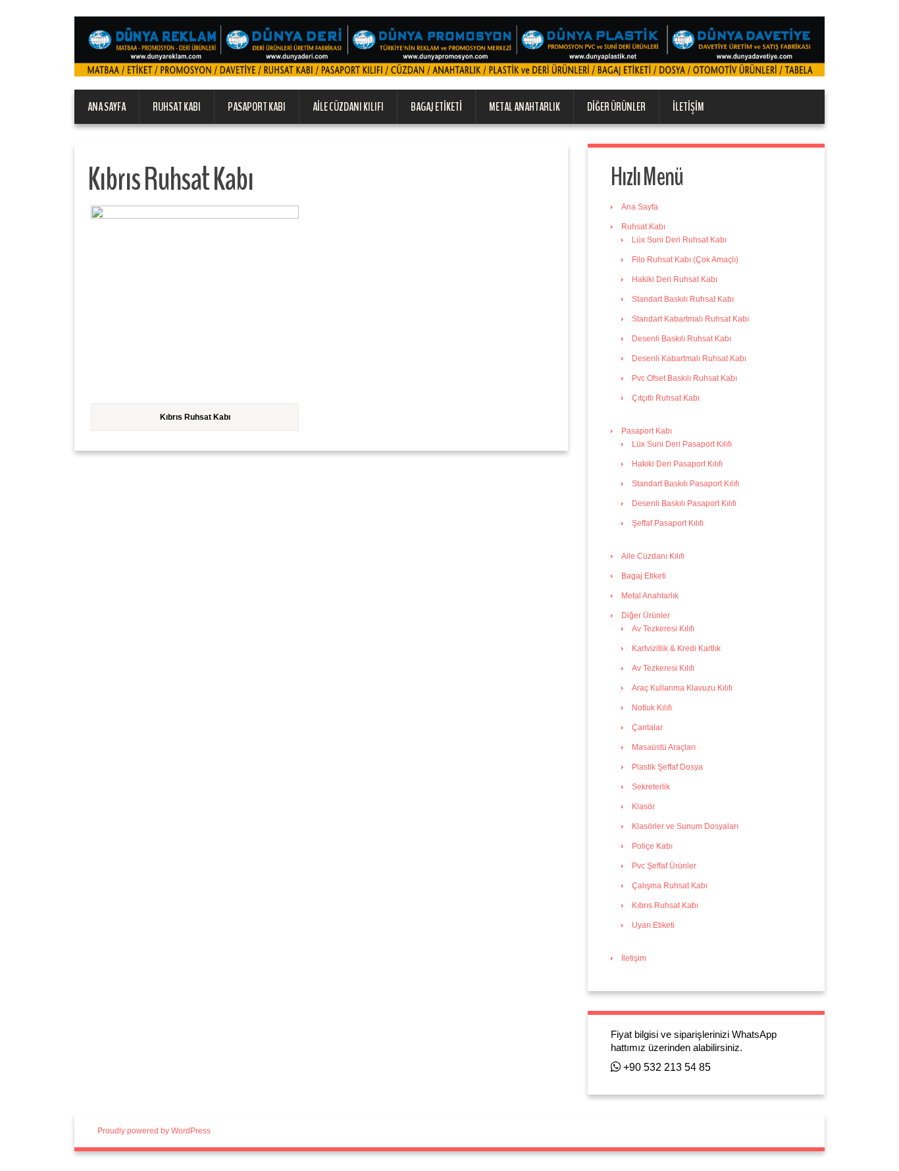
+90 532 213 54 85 (666, 1067)
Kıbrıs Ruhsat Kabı (665, 905)
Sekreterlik (651, 786)
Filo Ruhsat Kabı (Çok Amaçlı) (685, 259)
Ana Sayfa (107, 107)
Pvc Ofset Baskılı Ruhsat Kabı (684, 378)
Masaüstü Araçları (664, 747)
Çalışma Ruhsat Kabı (669, 885)
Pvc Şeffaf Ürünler (664, 866)
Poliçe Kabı (652, 846)
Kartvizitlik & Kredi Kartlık (676, 648)
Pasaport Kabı (257, 107)
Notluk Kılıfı (652, 707)
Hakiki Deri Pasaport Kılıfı (677, 464)
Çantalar (647, 727)
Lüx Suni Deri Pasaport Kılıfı (682, 444)
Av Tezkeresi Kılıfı (663, 628)
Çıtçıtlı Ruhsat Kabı (666, 398)
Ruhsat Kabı (177, 107)
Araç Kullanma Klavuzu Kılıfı (682, 688)
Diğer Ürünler (616, 107)
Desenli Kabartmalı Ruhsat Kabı (689, 358)
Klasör (643, 806)
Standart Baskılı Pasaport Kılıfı (685, 483)
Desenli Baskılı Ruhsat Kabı (681, 338)
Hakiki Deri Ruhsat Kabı (674, 279)
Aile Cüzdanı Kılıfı (348, 107)
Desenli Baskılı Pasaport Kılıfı (684, 503)
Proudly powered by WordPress (154, 1130)
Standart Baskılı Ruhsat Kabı (683, 299)
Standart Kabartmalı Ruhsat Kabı (690, 319)
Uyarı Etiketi (653, 925)
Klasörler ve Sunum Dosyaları (685, 826)
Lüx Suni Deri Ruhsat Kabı (679, 239)
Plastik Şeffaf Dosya (667, 767)
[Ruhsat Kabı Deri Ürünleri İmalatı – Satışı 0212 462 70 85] (449, 46)
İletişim (688, 107)
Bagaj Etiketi (436, 107)
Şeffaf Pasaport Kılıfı (668, 523)
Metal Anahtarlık (524, 107)
